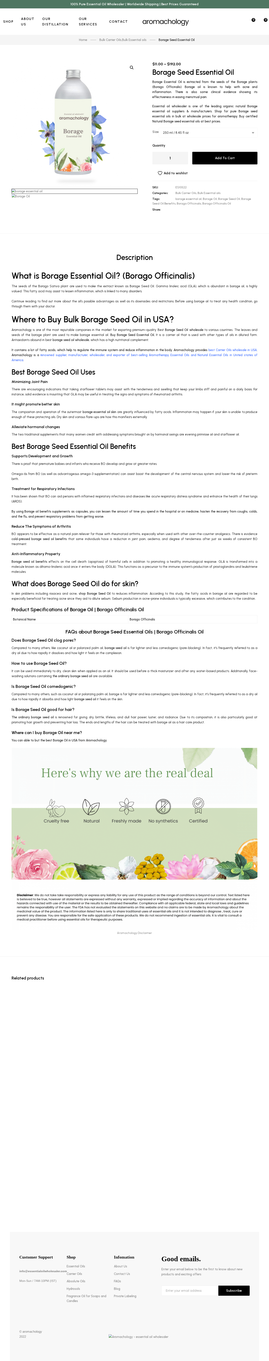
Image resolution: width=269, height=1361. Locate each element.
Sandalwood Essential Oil (135, 1092)
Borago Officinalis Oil (216, 203)
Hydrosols (73, 1289)
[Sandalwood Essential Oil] (134, 1077)
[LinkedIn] (190, 209)
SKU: (155, 187)
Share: (156, 209)
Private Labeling (125, 1296)
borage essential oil (188, 199)
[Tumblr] (197, 209)
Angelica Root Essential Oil (134, 1167)
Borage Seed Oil (229, 199)
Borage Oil (210, 199)
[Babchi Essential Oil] (134, 1046)
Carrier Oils (74, 1274)
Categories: (160, 193)
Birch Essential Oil (134, 1198)
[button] (132, 67)
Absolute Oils (76, 1281)
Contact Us (122, 1274)
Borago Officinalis (189, 203)
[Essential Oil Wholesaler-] (166, 21)
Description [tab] (134, 257)
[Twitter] (184, 209)
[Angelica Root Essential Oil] (134, 1130)
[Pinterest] (203, 209)
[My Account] (239, 22)
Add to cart (225, 158)
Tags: (156, 199)
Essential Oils (76, 1266)
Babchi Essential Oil (134, 1061)
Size (155, 132)
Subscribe (234, 1291)
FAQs (117, 1281)
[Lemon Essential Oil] (134, 986)
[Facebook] (177, 209)
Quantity (158, 145)
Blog (117, 1289)
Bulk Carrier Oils (185, 193)
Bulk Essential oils (209, 193)
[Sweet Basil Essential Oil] (134, 1016)
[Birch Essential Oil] (134, 1183)
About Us (120, 1266)
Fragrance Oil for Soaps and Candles (86, 1298)
